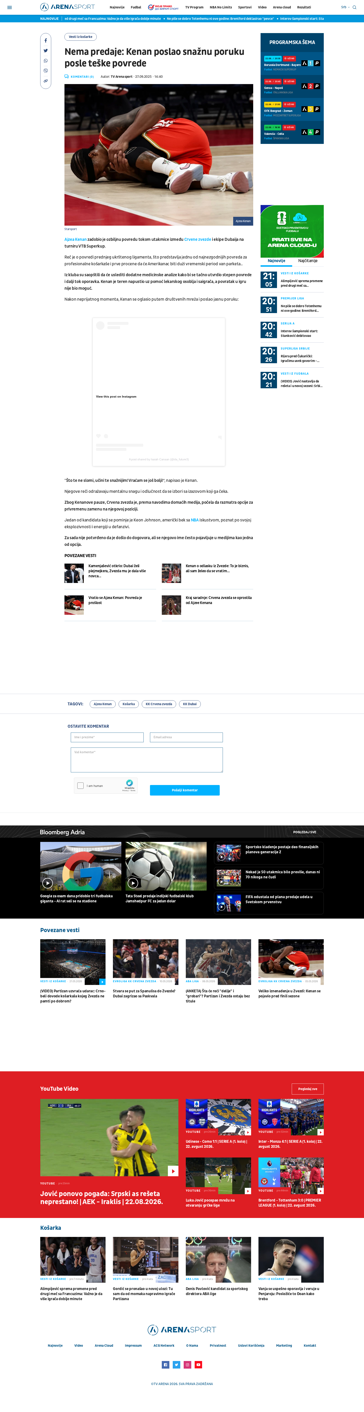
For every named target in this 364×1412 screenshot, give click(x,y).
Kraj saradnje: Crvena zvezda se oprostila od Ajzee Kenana (219, 600)
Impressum (133, 1346)
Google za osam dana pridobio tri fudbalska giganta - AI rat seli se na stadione (76, 899)
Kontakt (310, 1346)
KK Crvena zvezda (159, 704)
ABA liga (192, 981)
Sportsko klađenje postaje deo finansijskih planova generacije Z (282, 850)
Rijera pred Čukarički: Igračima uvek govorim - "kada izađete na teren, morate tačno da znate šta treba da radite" (299, 358)
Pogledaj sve (304, 832)
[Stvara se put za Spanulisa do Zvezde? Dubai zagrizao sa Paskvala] (145, 962)
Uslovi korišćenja (251, 1346)
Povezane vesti (80, 555)
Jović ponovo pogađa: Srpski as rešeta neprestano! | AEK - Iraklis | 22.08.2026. (101, 1198)
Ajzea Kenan (75, 239)
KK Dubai (190, 704)
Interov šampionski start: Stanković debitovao (281, 19)
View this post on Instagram (116, 396)
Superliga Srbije (295, 348)
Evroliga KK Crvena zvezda (134, 981)
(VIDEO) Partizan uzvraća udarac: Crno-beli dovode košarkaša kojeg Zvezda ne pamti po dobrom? (73, 996)
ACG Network (164, 1346)
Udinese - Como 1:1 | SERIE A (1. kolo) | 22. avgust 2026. (216, 1144)
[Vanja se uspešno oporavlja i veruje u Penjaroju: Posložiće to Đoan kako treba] (291, 1260)
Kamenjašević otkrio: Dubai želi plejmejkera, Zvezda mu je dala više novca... (117, 571)
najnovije (55, 1346)
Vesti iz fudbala (295, 373)
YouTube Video (59, 1089)
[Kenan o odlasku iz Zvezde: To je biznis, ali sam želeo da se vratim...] (171, 573)
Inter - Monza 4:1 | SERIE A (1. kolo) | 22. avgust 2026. (290, 1144)
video (78, 1346)
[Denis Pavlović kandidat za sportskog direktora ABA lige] (218, 1260)
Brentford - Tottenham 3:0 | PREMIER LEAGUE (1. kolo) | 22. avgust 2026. (289, 1203)
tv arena (161, 1384)
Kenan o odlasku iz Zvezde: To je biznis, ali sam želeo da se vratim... (217, 568)
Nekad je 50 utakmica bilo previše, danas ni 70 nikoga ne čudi (283, 875)
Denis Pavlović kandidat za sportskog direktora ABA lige (217, 1291)
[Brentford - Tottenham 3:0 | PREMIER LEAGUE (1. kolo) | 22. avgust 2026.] (291, 1175)
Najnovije (117, 7)
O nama (192, 1346)
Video (262, 7)
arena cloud (104, 1346)
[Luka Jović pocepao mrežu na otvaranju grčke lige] (218, 1175)
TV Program (194, 7)
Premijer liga (292, 298)
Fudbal (136, 7)
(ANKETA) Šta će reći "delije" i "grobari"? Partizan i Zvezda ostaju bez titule (218, 996)
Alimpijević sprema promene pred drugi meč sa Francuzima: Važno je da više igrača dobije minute (302, 283)
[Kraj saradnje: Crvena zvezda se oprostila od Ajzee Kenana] (171, 605)
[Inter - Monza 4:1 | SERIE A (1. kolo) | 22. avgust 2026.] (291, 1117)
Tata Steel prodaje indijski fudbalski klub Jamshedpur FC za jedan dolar (160, 899)
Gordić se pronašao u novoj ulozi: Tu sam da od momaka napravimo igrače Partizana (144, 1293)
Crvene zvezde (197, 239)
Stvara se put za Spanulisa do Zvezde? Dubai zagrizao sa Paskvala (144, 994)
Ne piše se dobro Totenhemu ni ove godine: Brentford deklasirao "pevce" (186, 19)
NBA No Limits (221, 7)
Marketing (284, 1346)
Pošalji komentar (185, 790)
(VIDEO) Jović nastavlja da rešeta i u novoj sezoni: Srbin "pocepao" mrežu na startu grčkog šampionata (301, 383)
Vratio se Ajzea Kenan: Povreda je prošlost (115, 600)
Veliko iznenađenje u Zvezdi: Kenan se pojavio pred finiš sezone (289, 994)
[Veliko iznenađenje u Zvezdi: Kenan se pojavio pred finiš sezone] (291, 962)
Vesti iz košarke (80, 37)
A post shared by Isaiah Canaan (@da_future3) (159, 459)
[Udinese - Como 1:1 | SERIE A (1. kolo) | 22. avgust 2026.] (218, 1117)
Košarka (129, 704)
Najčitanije (308, 260)
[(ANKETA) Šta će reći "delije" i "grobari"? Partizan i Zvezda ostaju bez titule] (218, 962)
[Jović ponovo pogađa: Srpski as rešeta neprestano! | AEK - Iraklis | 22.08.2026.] (109, 1137)
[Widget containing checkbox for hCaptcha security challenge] (106, 786)
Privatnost (218, 1346)
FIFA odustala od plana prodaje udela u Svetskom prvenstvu (279, 899)
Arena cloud (282, 7)
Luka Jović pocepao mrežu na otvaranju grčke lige (210, 1203)
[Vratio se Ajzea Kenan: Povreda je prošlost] (74, 605)
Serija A (288, 323)
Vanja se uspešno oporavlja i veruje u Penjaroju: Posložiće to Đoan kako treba (288, 1293)
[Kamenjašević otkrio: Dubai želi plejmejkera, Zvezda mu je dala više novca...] (74, 573)
